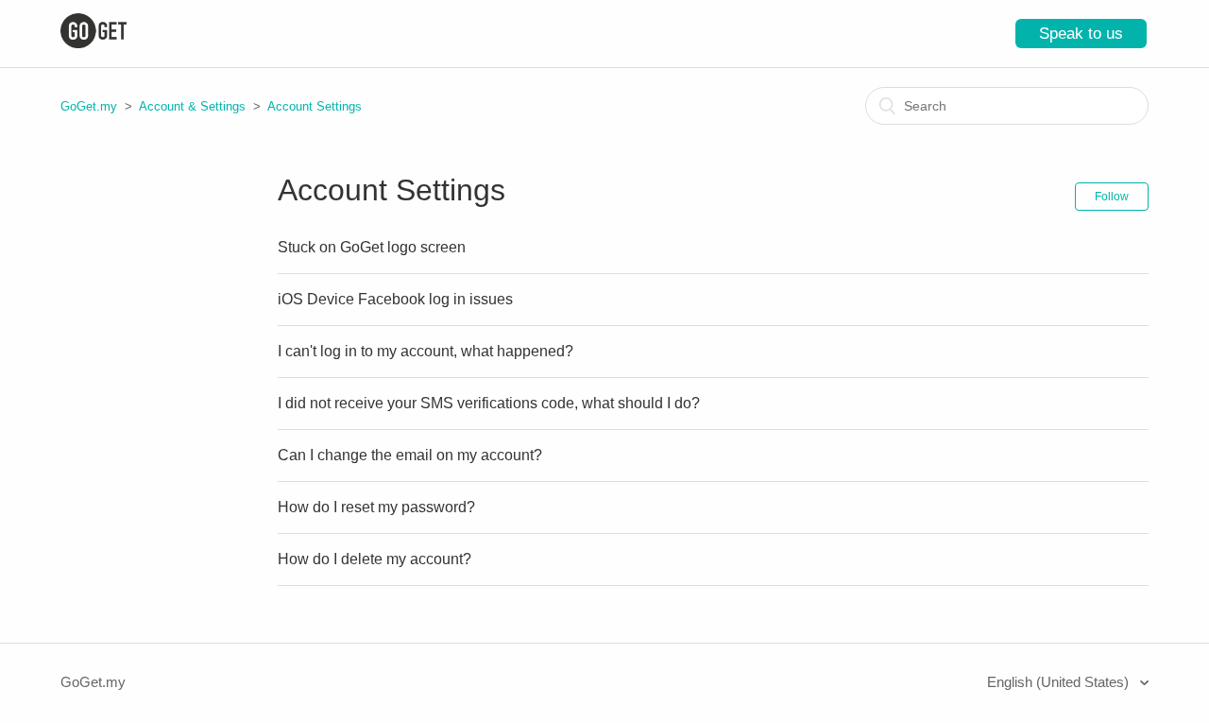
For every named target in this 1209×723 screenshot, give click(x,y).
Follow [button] (1112, 196)
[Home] (93, 43)
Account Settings (314, 106)
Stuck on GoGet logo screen (372, 247)
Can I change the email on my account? (410, 455)
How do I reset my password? (376, 507)
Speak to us (1081, 34)
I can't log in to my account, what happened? (425, 351)
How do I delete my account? (374, 559)
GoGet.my (88, 106)
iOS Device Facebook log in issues (395, 299)
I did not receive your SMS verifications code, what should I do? (489, 403)
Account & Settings (192, 106)
